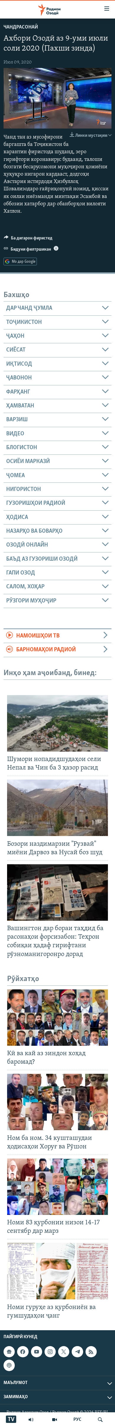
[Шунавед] (31, 1419)
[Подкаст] (9, 1365)
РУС (77, 1419)
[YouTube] (54, 1419)
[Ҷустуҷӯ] (100, 1419)
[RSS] (91, 1351)
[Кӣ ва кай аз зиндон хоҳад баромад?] (57, 1017)
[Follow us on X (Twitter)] (63, 1351)
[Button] (28, 239)
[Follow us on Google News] (9, 1351)
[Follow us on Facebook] (22, 1351)
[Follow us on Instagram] (50, 1351)
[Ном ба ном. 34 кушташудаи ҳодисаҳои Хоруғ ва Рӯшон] (57, 1102)
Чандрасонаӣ (21, 27)
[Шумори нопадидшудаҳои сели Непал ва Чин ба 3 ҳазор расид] (57, 723)
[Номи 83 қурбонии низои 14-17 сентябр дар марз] (57, 1186)
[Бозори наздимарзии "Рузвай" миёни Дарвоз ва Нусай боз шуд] (57, 808)
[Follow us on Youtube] (36, 1351)
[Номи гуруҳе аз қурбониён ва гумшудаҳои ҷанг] (57, 1271)
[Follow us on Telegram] (77, 1351)
